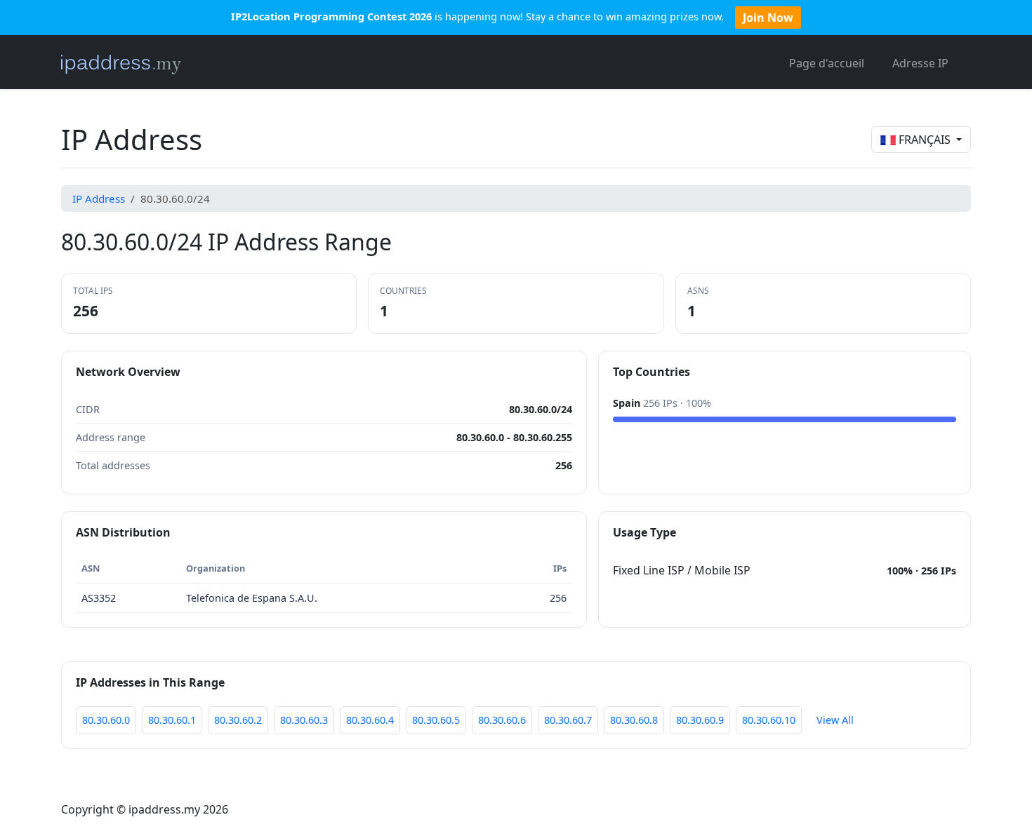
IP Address (98, 198)
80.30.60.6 (502, 720)
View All (835, 720)
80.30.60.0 (106, 720)
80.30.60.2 (238, 720)
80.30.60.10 (768, 720)
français (924, 139)
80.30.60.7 (568, 720)
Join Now (768, 17)
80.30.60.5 (436, 720)
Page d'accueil (826, 63)
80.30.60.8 (634, 720)
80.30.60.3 (304, 720)
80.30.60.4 (370, 720)
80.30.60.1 (172, 720)
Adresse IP (920, 63)
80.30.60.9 (700, 720)
